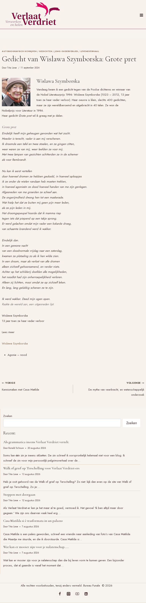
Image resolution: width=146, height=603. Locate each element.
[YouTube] (77, 593)
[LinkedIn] (86, 593)
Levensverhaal (89, 51)
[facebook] (59, 593)
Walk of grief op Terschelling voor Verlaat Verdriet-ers (41, 468)
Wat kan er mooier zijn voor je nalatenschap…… (36, 547)
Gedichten (45, 51)
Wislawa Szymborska (15, 343)
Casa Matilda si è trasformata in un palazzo (33, 521)
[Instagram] (68, 593)
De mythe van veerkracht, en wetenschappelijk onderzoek (116, 389)
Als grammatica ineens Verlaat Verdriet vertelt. (36, 442)
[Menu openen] (142, 14)
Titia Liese (12, 67)
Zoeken (7, 416)
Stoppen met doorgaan (19, 494)
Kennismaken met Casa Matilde (20, 386)
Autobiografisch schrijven (19, 51)
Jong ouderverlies (66, 51)
